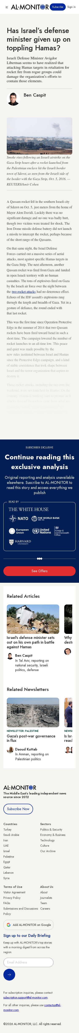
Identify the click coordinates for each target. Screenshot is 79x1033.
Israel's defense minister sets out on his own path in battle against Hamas (31, 642)
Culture (44, 845)
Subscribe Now (18, 808)
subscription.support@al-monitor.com (25, 997)
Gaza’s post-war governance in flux (31, 738)
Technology (47, 840)
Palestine (8, 856)
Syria (6, 878)
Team (43, 903)
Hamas (19, 433)
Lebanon (8, 873)
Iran (5, 840)
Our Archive (47, 851)
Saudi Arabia (11, 835)
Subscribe (57, 7)
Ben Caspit (35, 94)
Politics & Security (51, 829)
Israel (6, 851)
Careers (45, 908)
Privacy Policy (11, 898)
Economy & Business (52, 835)
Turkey (7, 829)
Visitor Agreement (14, 892)
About (43, 892)
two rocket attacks (24, 291)
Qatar (7, 867)
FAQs (6, 903)
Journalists (46, 898)
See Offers (40, 571)
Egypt (6, 862)
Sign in (71, 7)
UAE (6, 845)
